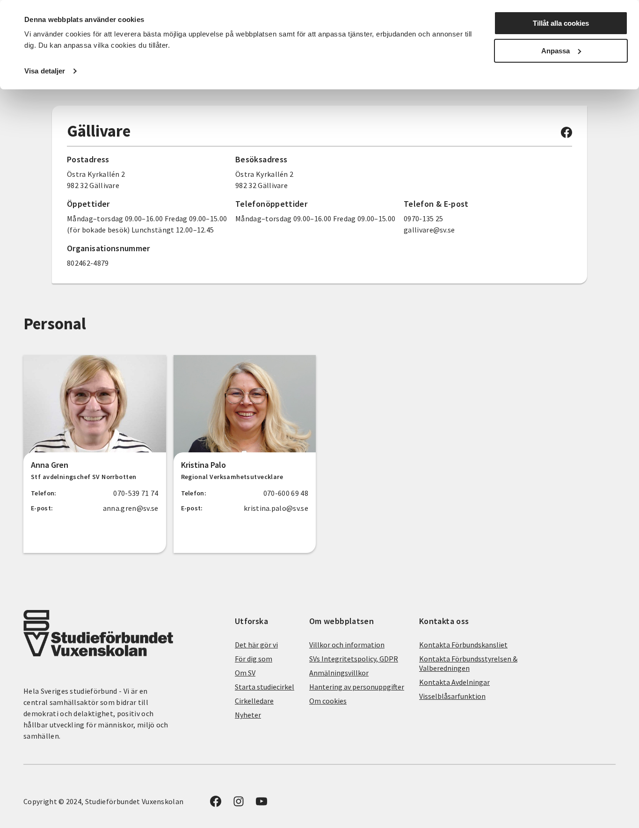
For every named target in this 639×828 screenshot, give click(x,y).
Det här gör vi (256, 644)
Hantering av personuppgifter (356, 686)
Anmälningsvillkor (339, 672)
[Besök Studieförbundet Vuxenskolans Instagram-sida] (238, 804)
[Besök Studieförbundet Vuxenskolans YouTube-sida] (261, 804)
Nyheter (248, 714)
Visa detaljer (44, 71)
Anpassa (555, 51)
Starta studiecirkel (264, 686)
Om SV (245, 672)
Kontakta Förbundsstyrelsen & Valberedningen (468, 663)
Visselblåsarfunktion (452, 696)
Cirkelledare (254, 700)
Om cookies (328, 700)
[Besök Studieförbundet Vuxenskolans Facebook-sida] (566, 135)
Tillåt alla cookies (561, 23)
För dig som (253, 658)
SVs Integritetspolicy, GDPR (353, 658)
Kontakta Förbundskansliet (463, 644)
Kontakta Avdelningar (454, 682)
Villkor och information (347, 644)
